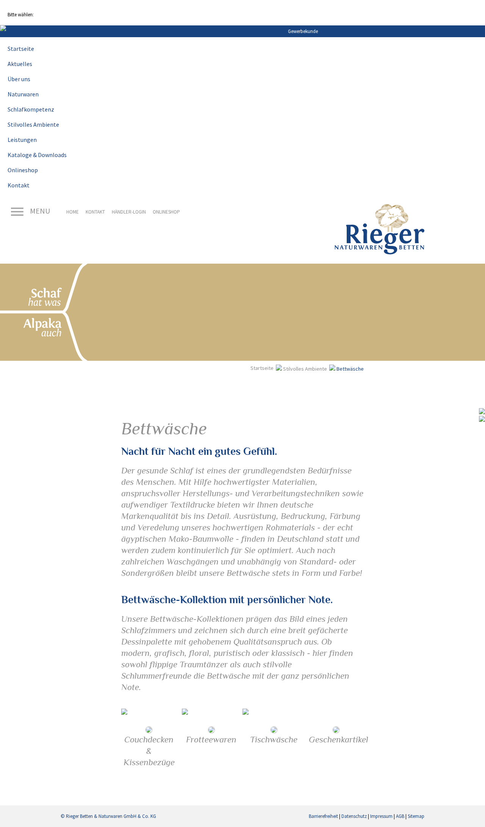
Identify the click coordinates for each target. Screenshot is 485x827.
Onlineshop (23, 170)
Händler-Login (129, 212)
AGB (400, 816)
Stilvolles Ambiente (33, 124)
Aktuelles (20, 64)
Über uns (19, 79)
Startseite (21, 48)
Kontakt (19, 185)
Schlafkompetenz (31, 109)
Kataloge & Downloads (37, 155)
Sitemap (416, 816)
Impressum (381, 816)
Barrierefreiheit (323, 816)
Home (72, 212)
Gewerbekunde (303, 31)
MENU (39, 210)
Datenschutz (354, 816)
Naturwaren (23, 94)
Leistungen (22, 139)
